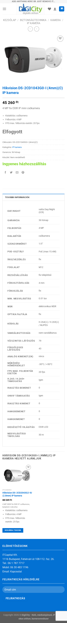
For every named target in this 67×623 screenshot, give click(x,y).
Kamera (55, 20)
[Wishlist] (49, 8)
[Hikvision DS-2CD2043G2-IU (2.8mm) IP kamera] (17, 475)
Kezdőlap (9, 20)
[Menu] (4, 9)
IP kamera (33, 23)
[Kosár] (61, 9)
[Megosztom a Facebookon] (5, 172)
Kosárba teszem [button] (13, 530)
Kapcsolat (16, 571)
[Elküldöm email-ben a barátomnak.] (17, 172)
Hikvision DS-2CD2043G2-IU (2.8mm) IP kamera (17, 494)
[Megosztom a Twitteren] (11, 172)
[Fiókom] (55, 8)
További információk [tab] (17, 197)
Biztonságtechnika (33, 20)
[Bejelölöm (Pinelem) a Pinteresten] (23, 172)
